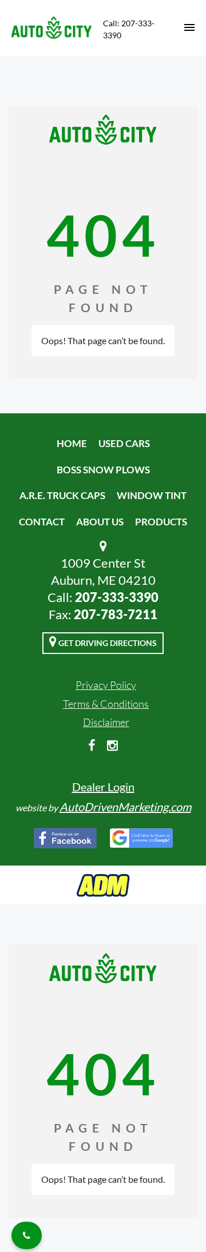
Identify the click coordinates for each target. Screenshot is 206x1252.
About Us (100, 522)
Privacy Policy (106, 685)
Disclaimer (106, 722)
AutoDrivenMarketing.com (125, 807)
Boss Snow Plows (103, 470)
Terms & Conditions (106, 703)
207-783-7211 (115, 614)
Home (72, 443)
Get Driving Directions (107, 643)
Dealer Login (103, 787)
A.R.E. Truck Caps (62, 495)
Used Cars (124, 443)
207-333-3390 (117, 597)
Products (161, 522)
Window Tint (152, 495)
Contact (42, 522)
